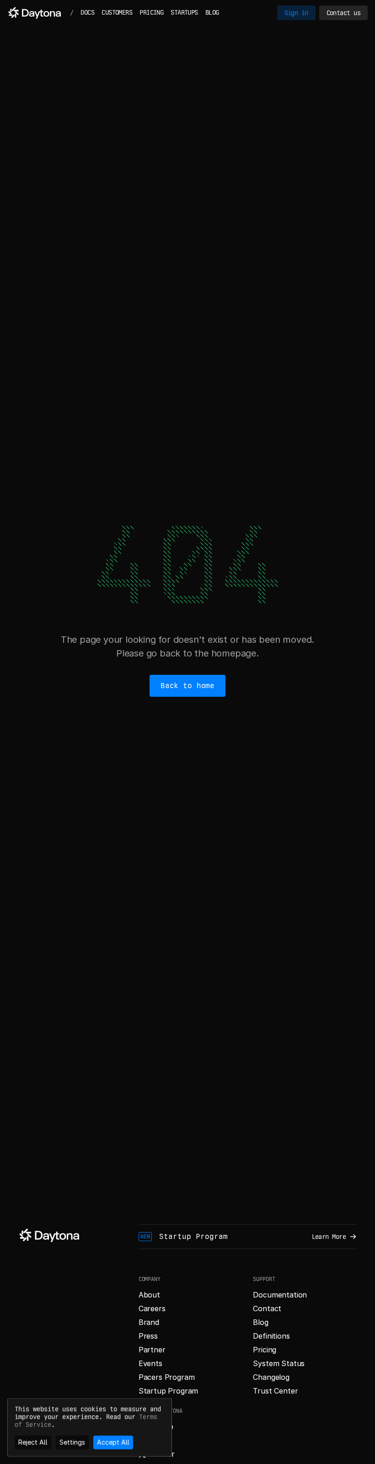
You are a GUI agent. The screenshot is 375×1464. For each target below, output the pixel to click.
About (149, 1294)
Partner (152, 1349)
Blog (260, 1322)
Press (148, 1335)
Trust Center (275, 1390)
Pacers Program (167, 1377)
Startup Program (168, 1390)
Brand (149, 1322)
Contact (267, 1308)
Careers (152, 1308)
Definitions (271, 1335)
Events (150, 1363)
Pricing (264, 1349)
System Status (279, 1363)
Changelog (271, 1377)
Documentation (280, 1294)
